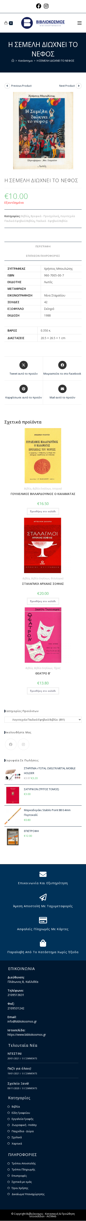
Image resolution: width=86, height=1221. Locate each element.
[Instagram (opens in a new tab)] (46, 6)
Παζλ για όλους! (19, 1068)
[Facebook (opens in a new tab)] (39, 6)
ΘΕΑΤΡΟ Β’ (43, 673)
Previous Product (21, 86)
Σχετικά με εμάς (22, 1182)
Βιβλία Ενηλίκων (42, 488)
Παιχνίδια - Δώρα (23, 1131)
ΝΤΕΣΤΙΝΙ (15, 1054)
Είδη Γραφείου (21, 1113)
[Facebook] (10, 744)
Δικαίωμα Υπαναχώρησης (28, 1194)
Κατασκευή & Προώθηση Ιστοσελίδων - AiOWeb (52, 1215)
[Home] (12, 60)
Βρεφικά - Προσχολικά (45, 216)
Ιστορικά (57, 488)
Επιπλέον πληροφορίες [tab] (43, 256)
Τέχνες (57, 668)
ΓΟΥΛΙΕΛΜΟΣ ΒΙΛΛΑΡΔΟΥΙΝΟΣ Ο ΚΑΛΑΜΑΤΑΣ (43, 494)
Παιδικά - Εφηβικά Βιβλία (51, 221)
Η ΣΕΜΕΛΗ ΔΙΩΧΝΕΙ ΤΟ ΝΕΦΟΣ (55, 60)
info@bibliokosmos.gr (22, 1021)
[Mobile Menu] (79, 23)
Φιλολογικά (57, 578)
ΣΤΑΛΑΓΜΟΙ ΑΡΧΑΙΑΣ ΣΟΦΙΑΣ (43, 584)
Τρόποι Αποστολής (24, 1163)
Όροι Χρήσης (20, 1188)
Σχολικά (17, 1137)
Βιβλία (25, 216)
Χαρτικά (17, 1143)
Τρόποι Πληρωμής (23, 1169)
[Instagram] (23, 744)
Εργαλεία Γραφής (22, 1119)
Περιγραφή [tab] (43, 246)
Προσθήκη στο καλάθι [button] (43, 511)
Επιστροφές (19, 1176)
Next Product (67, 86)
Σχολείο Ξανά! (18, 1083)
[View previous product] (7, 86)
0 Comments (29, 1058)
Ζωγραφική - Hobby (24, 1125)
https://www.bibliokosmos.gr (27, 1035)
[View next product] (79, 86)
